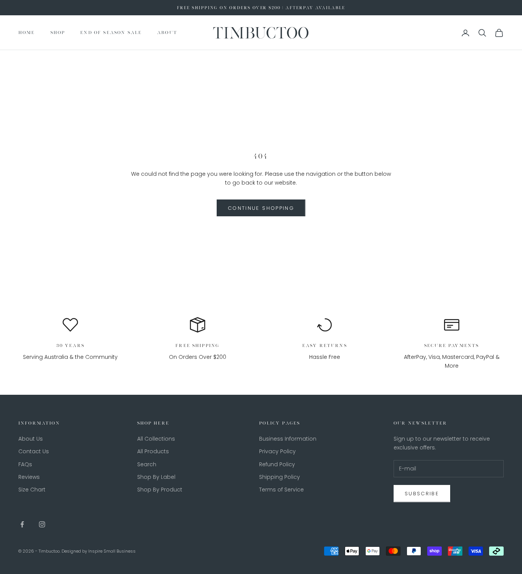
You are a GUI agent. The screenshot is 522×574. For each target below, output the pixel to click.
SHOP (57, 33)
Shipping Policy (279, 477)
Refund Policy (277, 464)
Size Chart (31, 489)
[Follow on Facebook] (22, 524)
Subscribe (422, 493)
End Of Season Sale (111, 33)
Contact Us (33, 451)
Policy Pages (279, 423)
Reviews (29, 477)
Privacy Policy (277, 451)
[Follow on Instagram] (42, 524)
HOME (26, 33)
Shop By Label (156, 477)
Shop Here (153, 423)
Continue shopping (261, 208)
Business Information (287, 439)
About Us (30, 439)
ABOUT (167, 33)
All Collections (156, 439)
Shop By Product (159, 489)
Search (146, 464)
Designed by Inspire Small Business (99, 551)
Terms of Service (281, 489)
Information (39, 423)
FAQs (25, 464)
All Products (153, 451)
